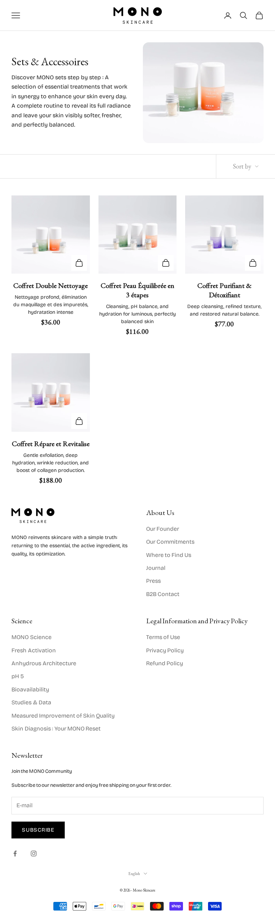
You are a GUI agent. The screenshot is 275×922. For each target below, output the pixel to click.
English (134, 873)
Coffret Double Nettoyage (50, 285)
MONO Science (31, 637)
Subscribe (38, 830)
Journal (155, 567)
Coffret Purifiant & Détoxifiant (224, 290)
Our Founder (162, 528)
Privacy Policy (165, 650)
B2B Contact (162, 594)
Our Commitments (170, 541)
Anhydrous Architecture (43, 663)
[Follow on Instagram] (33, 853)
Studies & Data (31, 702)
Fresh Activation (33, 650)
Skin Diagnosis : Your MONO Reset (56, 728)
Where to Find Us (168, 555)
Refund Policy (164, 663)
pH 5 (17, 676)
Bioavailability (30, 689)
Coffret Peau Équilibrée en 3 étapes (137, 290)
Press (153, 580)
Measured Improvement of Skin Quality (63, 715)
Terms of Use (163, 637)
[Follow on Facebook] (15, 853)
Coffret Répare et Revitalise (51, 443)
